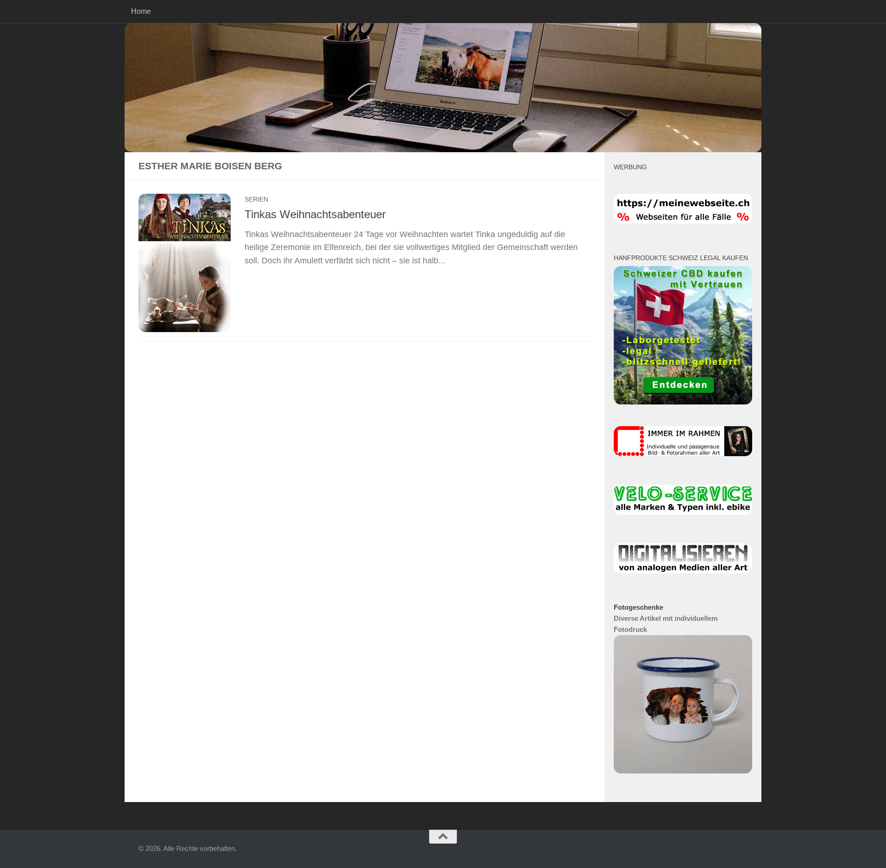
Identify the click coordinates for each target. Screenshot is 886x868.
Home (141, 11)
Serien (256, 199)
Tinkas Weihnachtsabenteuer (315, 214)
